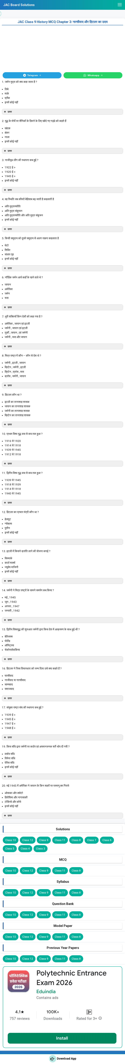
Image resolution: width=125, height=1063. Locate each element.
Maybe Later (62, 566)
